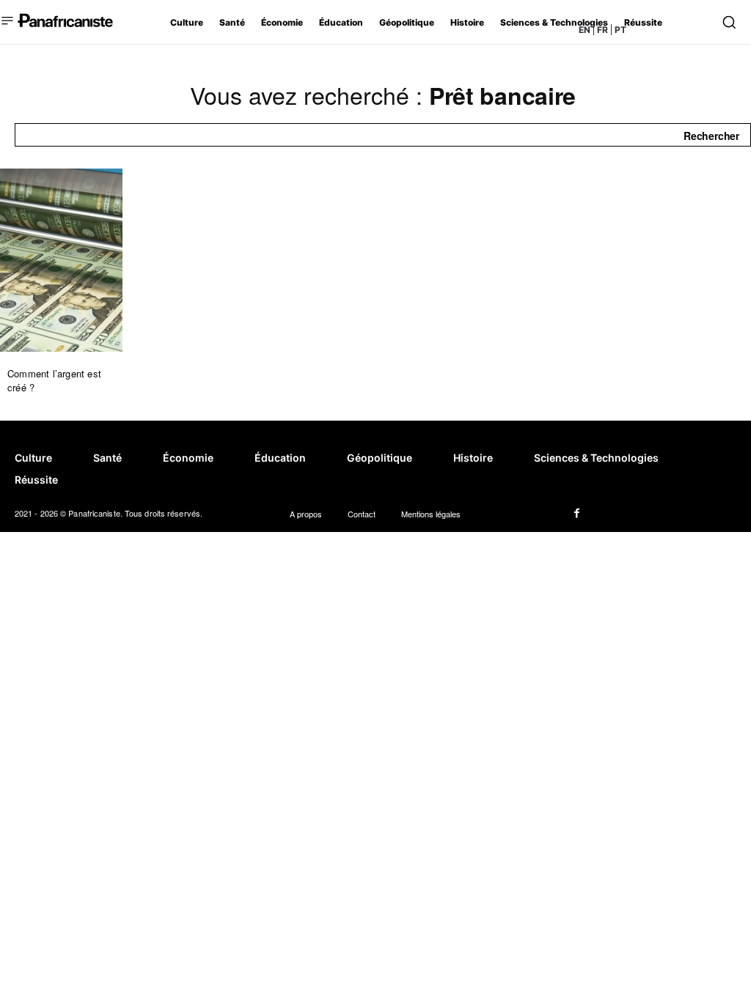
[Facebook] (576, 513)
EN (584, 29)
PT (620, 29)
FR (602, 29)
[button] (728, 22)
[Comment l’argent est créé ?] (61, 260)
